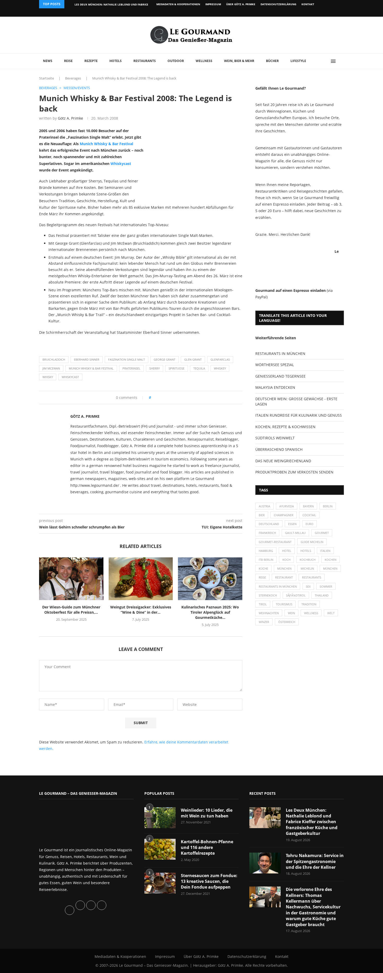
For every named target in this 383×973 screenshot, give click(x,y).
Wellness (204, 61)
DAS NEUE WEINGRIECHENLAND (283, 460)
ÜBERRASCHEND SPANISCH (278, 449)
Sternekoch (268, 595)
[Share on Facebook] (156, 397)
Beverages (73, 78)
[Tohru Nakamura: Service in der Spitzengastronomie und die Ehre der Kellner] (265, 863)
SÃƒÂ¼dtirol (296, 595)
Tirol (263, 604)
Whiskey (220, 368)
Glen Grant (193, 359)
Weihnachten (269, 613)
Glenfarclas (220, 359)
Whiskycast (120, 163)
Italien (325, 551)
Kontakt (307, 4)
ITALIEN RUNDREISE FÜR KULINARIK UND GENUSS (298, 415)
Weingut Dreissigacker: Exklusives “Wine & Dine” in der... (140, 610)
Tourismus (284, 604)
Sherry (154, 368)
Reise (68, 61)
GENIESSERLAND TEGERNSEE (280, 376)
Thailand (322, 595)
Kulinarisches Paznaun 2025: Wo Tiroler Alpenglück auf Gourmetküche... (210, 612)
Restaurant (284, 577)
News (47, 61)
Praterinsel (131, 368)
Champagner (283, 515)
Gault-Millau (295, 533)
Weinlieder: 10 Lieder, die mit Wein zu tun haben (206, 813)
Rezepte (91, 61)
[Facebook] (310, 12)
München (284, 568)
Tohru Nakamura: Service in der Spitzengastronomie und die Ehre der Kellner (315, 861)
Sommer (326, 586)
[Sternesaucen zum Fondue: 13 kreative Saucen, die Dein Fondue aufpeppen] (160, 883)
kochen (330, 560)
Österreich (286, 622)
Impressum (213, 4)
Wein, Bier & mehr (239, 61)
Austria (264, 506)
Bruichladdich (53, 359)
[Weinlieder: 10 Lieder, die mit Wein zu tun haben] (160, 817)
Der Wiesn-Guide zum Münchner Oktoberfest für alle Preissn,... (71, 610)
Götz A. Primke (70, 118)
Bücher (272, 61)
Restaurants (144, 61)
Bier (262, 515)
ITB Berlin (266, 560)
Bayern (308, 506)
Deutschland (269, 524)
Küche (263, 568)
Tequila (199, 368)
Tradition (308, 604)
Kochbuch (308, 560)
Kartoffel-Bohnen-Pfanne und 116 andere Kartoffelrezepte (207, 847)
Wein (291, 613)
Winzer (264, 622)
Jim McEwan (51, 368)
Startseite (46, 78)
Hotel (286, 551)
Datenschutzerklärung (278, 4)
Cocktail (309, 515)
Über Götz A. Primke (240, 4)
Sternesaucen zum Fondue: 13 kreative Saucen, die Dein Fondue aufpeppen (209, 881)
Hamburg (266, 551)
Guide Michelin (312, 542)
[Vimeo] (315, 12)
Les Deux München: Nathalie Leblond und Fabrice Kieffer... (118, 4)
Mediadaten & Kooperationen (178, 4)
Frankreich (267, 533)
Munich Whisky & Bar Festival (106, 143)
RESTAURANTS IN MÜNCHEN (280, 353)
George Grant (164, 359)
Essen (292, 524)
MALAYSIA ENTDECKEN (275, 387)
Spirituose (176, 368)
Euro (309, 524)
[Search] (341, 61)
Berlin (327, 506)
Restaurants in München (278, 586)
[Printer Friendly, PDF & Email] (64, 344)
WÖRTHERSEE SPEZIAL (274, 364)
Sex (308, 586)
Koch (286, 560)
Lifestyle (298, 61)
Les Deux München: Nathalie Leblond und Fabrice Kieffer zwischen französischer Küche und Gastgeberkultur (311, 821)
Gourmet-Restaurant (275, 542)
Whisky (47, 377)
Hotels (115, 61)
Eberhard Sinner (86, 359)
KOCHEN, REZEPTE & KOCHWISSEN (285, 426)
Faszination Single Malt (126, 359)
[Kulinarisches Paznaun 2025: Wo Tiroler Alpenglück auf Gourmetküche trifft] (210, 578)
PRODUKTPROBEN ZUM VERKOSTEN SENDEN (294, 472)
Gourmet (322, 533)
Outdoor (176, 61)
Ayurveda (286, 506)
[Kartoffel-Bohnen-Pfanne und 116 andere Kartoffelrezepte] (160, 849)
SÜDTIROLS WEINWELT (275, 437)
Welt (331, 613)
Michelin (307, 568)
